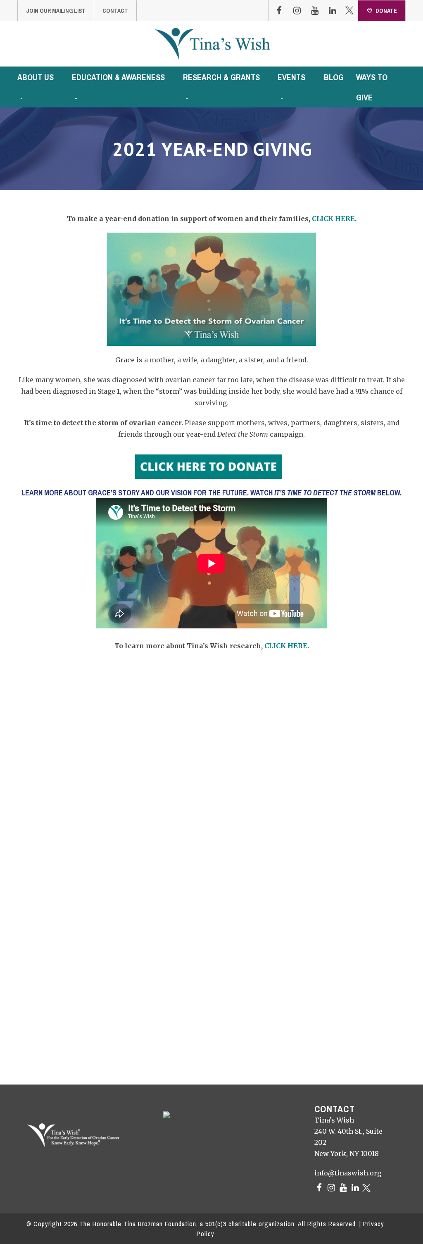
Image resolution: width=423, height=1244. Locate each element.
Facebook (279, 10)
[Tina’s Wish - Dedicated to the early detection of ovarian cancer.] (212, 43)
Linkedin (332, 10)
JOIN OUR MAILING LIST (56, 10)
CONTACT (115, 10)
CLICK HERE (333, 218)
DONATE (386, 10)
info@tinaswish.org (347, 1173)
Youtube (315, 10)
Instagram (297, 10)
